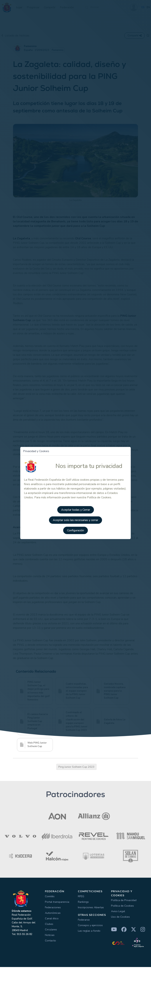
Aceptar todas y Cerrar (75, 510)
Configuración (75, 530)
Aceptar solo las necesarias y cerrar (75, 520)
